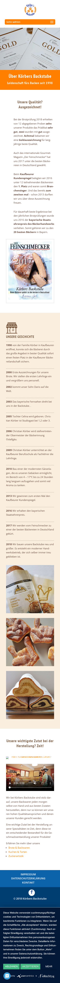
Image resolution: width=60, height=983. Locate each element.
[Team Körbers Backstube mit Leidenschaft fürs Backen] (30, 756)
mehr (48, 966)
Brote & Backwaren (19, 847)
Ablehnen (11, 966)
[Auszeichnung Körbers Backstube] (30, 302)
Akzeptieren (30, 966)
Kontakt (28, 882)
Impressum (28, 874)
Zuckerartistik (16, 856)
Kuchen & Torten (17, 851)
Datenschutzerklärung (28, 878)
